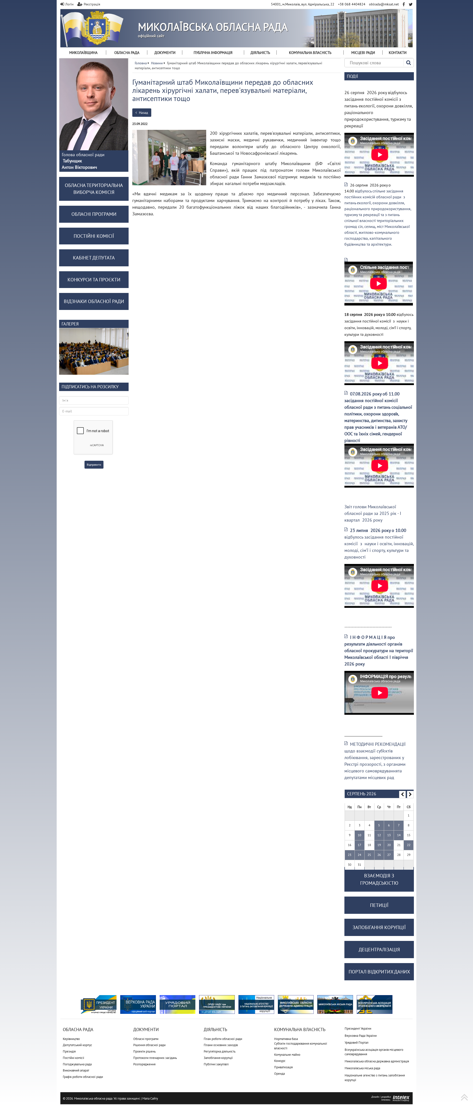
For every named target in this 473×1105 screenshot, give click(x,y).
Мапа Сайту (150, 1098)
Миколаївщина (83, 52)
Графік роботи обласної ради (83, 1077)
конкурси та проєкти (94, 279)
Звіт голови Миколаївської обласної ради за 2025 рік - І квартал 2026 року (372, 513)
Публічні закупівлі (216, 1064)
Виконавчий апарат (76, 1070)
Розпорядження (144, 1064)
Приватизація (283, 1067)
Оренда (279, 1073)
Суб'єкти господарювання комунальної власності (300, 1045)
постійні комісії (94, 236)
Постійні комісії (73, 1058)
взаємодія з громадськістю (379, 879)
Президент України (358, 1028)
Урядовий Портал (357, 1042)
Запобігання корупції (218, 1058)
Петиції (379, 905)
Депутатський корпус (77, 1045)
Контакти (397, 52)
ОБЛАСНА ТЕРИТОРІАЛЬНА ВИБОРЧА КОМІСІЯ (94, 189)
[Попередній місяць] (402, 794)
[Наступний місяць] (410, 794)
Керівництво (71, 1039)
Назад (143, 112)
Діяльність (260, 52)
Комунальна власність (310, 52)
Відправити (94, 464)
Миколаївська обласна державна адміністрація (377, 1061)
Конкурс (280, 1061)
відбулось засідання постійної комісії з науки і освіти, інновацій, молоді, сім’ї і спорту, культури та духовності (379, 543)
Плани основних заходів (221, 1045)
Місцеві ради (363, 52)
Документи (164, 52)
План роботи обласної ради (223, 1039)
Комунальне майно (287, 1055)
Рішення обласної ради (149, 1045)
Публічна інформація (213, 52)
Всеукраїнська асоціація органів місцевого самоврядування (374, 1052)
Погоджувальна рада (77, 1064)
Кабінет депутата (94, 258)
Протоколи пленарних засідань (155, 1058)
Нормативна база (286, 1039)
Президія (69, 1051)
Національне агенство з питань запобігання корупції (375, 1077)
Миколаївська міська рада (362, 1068)
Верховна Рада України (361, 1036)
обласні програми (94, 214)
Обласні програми (145, 1039)
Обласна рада (126, 52)
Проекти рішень (144, 1051)
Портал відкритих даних (379, 972)
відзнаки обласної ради (94, 301)
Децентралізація (379, 949)
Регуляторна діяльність (220, 1051)
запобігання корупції (379, 927)
